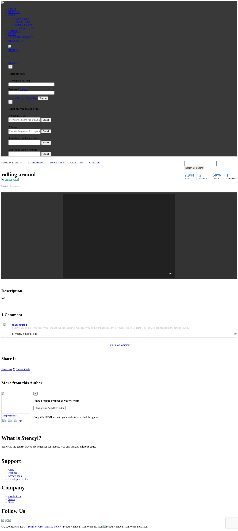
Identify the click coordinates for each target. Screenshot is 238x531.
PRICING (14, 12)
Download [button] (21, 452)
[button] (119, 236)
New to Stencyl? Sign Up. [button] (22, 98)
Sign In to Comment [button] (119, 344)
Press (11, 502)
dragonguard (12, 179)
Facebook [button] (6, 369)
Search (46, 120)
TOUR (12, 9)
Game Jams (94, 162)
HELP (12, 15)
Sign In (43, 98)
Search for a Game (194, 168)
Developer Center (25, 28)
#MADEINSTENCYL (21, 37)
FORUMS (14, 31)
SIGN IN (13, 50)
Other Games (76, 162)
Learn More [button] (7, 452)
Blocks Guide (22, 21)
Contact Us (14, 496)
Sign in (4, 186)
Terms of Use (35, 526)
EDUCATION (16, 40)
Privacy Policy (53, 526)
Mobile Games (57, 162)
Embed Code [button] (23, 369)
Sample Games (23, 24)
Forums (12, 472)
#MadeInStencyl (36, 162)
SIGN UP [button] (13, 62)
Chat (11, 469)
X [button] (14, 369)
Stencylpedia (22, 18)
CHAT (12, 34)
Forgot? (24, 89)
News (11, 499)
